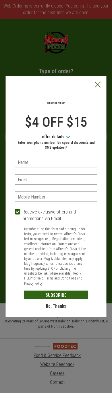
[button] (98, 85)
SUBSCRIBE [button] (56, 295)
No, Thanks (56, 306)
